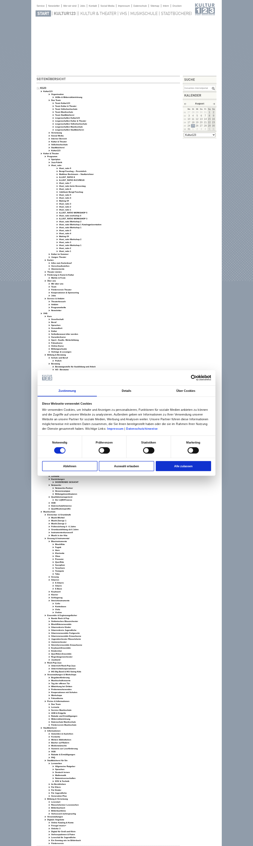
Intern (166, 6)
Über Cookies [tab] (185, 390)
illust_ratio (56, 165)
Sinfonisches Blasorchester (64, 621)
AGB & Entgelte (58, 713)
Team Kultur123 (62, 103)
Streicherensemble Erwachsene (66, 645)
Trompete (59, 571)
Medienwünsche (59, 746)
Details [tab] (126, 390)
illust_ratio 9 (65, 168)
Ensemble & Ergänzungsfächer (62, 615)
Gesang (55, 577)
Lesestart (55, 802)
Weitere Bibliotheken (61, 740)
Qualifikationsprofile (61, 509)
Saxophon (60, 565)
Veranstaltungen (55, 817)
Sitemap (154, 6)
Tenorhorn (60, 568)
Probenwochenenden (61, 689)
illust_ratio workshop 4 (70, 216)
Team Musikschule (64, 112)
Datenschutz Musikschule (63, 722)
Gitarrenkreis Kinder (61, 627)
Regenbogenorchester (62, 657)
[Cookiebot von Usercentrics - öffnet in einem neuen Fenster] (194, 378)
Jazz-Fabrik (56, 162)
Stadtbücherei (176, 14)
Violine (58, 612)
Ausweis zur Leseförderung (64, 749)
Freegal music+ (58, 825)
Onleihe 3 (55, 828)
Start (43, 14)
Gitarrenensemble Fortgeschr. (65, 633)
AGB (53, 503)
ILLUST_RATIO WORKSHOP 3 (73, 219)
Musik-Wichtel (58, 518)
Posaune (59, 559)
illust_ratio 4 (65, 198)
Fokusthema (57, 698)
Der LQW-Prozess (63, 500)
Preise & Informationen (58, 701)
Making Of (64, 201)
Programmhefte (58, 307)
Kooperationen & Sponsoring (65, 293)
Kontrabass (60, 606)
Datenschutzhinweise (142, 428)
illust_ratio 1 (65, 210)
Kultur (54, 331)
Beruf (53, 322)
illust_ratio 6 (65, 189)
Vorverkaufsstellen (60, 266)
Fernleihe (55, 737)
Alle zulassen (183, 466)
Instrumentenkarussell (62, 532)
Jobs (82, 6)
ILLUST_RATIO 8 (67, 177)
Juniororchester (59, 642)
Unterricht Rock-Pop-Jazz (63, 666)
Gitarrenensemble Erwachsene (66, 636)
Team (53, 287)
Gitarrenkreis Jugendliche (63, 630)
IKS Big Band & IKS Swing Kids (66, 672)
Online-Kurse (57, 346)
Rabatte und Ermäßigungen (64, 716)
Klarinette (59, 553)
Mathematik (60, 775)
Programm (52, 156)
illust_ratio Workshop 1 (70, 227)
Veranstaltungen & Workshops (61, 674)
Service (41, 6)
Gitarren (55, 580)
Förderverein (57, 843)
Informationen (53, 731)
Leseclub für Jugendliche (63, 837)
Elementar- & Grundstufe (59, 515)
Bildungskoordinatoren (66, 494)
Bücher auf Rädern (60, 743)
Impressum (115, 428)
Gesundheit (56, 328)
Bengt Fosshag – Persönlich (72, 171)
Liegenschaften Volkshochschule (71, 124)
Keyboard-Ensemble (61, 648)
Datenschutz (140, 6)
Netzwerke (56, 485)
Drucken (177, 6)
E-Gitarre (59, 583)
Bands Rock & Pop (60, 618)
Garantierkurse (58, 337)
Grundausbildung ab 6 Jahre (65, 529)
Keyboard (55, 592)
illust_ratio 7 (65, 183)
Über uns (51, 281)
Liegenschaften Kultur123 (67, 118)
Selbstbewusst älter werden (64, 334)
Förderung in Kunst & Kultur (60, 275)
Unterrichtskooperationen (63, 669)
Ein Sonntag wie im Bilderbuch (66, 840)
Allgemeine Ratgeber (65, 766)
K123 (43, 88)
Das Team (56, 100)
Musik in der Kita (59, 535)
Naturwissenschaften (65, 778)
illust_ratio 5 (65, 195)
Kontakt (93, 6)
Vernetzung (56, 133)
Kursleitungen (58, 479)
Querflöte (59, 562)
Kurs (49, 316)
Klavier (54, 595)
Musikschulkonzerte (61, 680)
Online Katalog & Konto (62, 823)
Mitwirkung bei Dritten (61, 686)
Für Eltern (56, 787)
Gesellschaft (57, 319)
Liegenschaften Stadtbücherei (69, 130)
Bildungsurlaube (59, 349)
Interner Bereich (59, 139)
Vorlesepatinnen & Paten (63, 834)
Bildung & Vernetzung (57, 799)
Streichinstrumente (60, 600)
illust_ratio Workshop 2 (70, 221)
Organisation (57, 94)
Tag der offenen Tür (60, 683)
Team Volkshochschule (66, 109)
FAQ (53, 757)
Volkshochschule (59, 145)
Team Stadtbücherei (64, 115)
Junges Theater (58, 257)
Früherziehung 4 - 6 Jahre (63, 526)
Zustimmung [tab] (67, 390)
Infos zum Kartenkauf (61, 263)
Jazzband (55, 660)
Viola (57, 609)
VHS (123, 14)
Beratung (55, 364)
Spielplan (55, 159)
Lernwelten (56, 763)
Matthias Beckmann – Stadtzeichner (76, 174)
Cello (57, 603)
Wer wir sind (69, 6)
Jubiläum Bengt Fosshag (71, 192)
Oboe (57, 556)
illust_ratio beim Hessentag (72, 186)
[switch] (104, 450)
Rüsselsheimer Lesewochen (65, 805)
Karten (50, 260)
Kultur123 (65, 14)
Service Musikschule (61, 710)
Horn (57, 550)
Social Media (107, 6)
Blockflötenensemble (61, 624)
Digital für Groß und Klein (63, 831)
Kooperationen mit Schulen (64, 692)
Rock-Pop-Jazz (54, 663)
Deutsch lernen (62, 772)
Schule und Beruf (59, 358)
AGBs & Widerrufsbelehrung (68, 97)
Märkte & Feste (58, 278)
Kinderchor (56, 651)
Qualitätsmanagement (61, 497)
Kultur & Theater (98, 14)
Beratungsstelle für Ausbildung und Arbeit (75, 367)
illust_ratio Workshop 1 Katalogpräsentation (80, 224)
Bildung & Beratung (56, 355)
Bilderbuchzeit (58, 808)
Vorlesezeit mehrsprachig (63, 814)
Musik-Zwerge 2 (58, 523)
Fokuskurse (57, 343)
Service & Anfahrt (55, 298)
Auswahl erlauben (126, 466)
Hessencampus (62, 491)
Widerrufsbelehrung (60, 719)
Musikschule (144, 14)
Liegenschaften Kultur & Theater (70, 121)
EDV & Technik (62, 781)
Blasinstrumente (59, 541)
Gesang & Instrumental (58, 538)
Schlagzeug (56, 598)
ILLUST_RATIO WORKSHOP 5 (73, 213)
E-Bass (58, 589)
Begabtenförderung (60, 677)
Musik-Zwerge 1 (58, 521)
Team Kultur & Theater (65, 106)
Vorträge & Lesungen (61, 352)
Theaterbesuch (58, 301)
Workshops (56, 695)
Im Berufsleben (58, 784)
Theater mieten (54, 272)
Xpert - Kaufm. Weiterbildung (65, 340)
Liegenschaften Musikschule (69, 127)
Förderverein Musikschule (63, 725)
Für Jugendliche (59, 793)
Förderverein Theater (61, 290)
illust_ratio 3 (65, 204)
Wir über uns (57, 284)
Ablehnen (69, 466)
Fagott (58, 547)
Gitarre (58, 586)
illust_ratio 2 (65, 207)
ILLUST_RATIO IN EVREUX (72, 180)
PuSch (58, 361)
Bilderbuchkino (58, 811)
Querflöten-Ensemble (61, 654)
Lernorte (55, 476)
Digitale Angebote (55, 820)
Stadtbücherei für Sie (57, 760)
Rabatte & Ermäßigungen (63, 754)
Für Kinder (56, 790)
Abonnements (57, 269)
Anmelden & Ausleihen (62, 734)
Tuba (57, 574)
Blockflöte (60, 544)
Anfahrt (54, 304)
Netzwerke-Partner (64, 488)
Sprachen (55, 325)
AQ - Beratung (62, 370)
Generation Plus (59, 796)
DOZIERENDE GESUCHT (66, 482)
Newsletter (54, 6)
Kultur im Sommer (60, 254)
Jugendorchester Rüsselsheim (66, 639)
